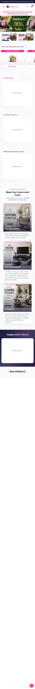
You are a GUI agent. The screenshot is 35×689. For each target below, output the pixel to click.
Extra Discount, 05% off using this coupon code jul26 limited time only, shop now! (17, 13)
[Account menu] (27, 7)
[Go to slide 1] (7, 28)
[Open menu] (3, 7)
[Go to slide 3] (15, 28)
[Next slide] (32, 24)
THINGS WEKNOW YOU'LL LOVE (13, 152)
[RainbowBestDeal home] (12, 6)
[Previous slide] (3, 24)
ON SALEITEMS (8, 78)
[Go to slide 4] (20, 28)
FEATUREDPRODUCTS (10, 115)
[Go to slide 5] (24, 28)
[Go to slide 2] (11, 28)
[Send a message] (32, 686)
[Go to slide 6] (28, 28)
